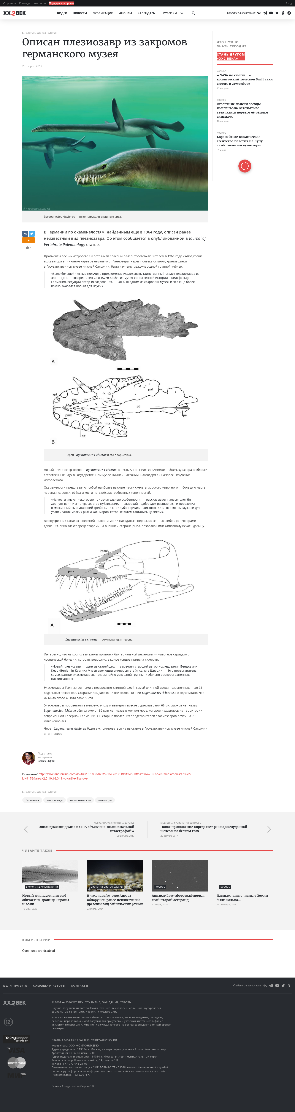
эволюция (105, 800)
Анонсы (125, 13)
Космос (221, 71)
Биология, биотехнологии (40, 32)
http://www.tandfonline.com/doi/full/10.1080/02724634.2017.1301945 (86, 774)
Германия (32, 800)
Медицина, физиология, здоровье (114, 822)
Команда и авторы (50, 985)
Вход (289, 3)
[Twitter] (277, 13)
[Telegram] (265, 13)
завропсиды (54, 800)
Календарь (146, 13)
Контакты (40, 3)
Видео (62, 13)
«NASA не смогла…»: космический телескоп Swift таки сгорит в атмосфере (245, 79)
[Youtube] (271, 13)
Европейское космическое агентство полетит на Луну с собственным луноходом (240, 141)
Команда (25, 3)
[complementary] (242, 106)
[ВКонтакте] (259, 13)
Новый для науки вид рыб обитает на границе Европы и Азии (45, 900)
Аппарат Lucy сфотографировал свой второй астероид (178, 898)
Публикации (103, 13)
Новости (80, 13)
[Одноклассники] (283, 13)
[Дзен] (289, 13)
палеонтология (80, 800)
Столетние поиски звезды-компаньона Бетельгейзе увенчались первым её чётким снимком (242, 110)
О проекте (10, 3)
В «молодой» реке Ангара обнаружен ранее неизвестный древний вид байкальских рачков (115, 900)
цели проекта (15, 985)
